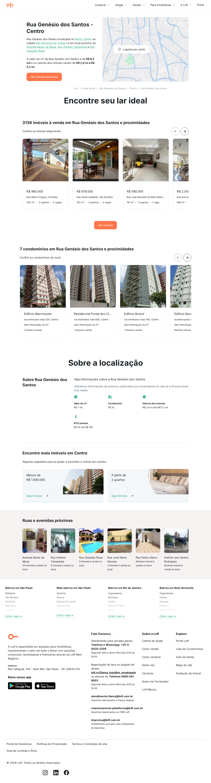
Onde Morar (88, 88)
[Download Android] (20, 686)
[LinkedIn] (56, 773)
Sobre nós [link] (148, 665)
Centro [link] (111, 601)
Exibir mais (12, 616)
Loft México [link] (149, 689)
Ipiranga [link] (164, 601)
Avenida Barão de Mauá (41, 47)
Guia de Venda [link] (185, 657)
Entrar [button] (200, 4)
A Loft (184, 5)
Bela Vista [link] (10, 605)
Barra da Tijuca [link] (116, 605)
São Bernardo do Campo (112, 88)
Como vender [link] (150, 649)
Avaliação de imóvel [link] (188, 673)
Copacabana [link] (115, 593)
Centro (133, 88)
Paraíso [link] (163, 605)
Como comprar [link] (151, 657)
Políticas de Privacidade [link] (52, 744)
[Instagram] (45, 773)
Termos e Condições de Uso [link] (89, 744)
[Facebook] (66, 773)
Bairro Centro (83, 39)
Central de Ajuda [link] (152, 640)
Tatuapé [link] (9, 609)
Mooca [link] (60, 597)
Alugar (119, 5)
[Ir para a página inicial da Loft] (11, 5)
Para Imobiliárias (161, 5)
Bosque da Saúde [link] (66, 601)
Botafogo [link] (113, 597)
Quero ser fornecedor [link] (155, 681)
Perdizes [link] (10, 601)
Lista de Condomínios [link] (189, 649)
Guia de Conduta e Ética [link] (22, 750)
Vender (137, 5)
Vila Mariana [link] (12, 597)
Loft (76, 88)
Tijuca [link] (111, 609)
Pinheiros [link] (10, 593)
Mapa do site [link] (184, 665)
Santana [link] (61, 593)
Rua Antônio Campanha (72, 47)
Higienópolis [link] (63, 605)
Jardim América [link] (168, 609)
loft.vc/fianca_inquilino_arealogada (113, 672)
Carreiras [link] (147, 673)
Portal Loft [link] (182, 640)
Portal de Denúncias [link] (19, 744)
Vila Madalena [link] (64, 609)
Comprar (100, 5)
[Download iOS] (45, 686)
